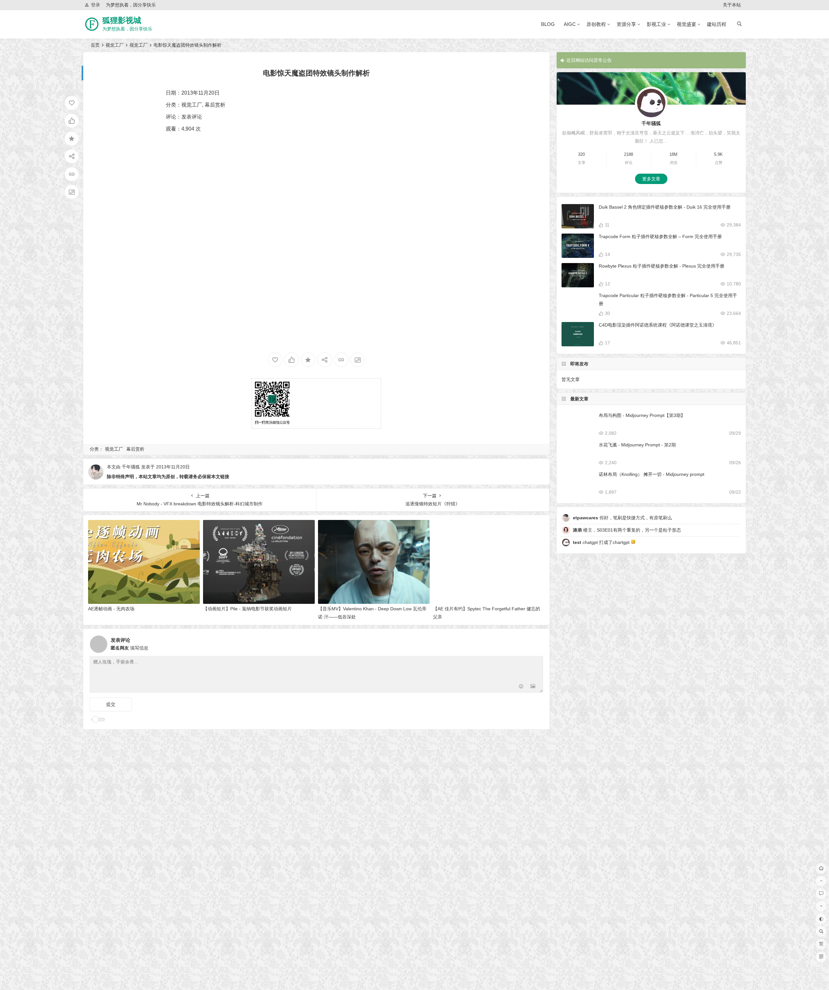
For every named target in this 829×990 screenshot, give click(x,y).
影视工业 (656, 24)
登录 (95, 4)
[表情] (521, 687)
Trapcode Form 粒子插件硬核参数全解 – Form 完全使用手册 (660, 236)
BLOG (548, 24)
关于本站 (732, 4)
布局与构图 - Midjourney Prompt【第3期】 (642, 415)
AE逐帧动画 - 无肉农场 (111, 608)
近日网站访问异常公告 (589, 60)
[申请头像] (536, 642)
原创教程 (596, 24)
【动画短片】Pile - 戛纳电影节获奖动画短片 (247, 608)
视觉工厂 (115, 45)
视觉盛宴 (686, 24)
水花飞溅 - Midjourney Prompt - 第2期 (637, 444)
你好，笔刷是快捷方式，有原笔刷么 (622, 517)
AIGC (570, 24)
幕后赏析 (215, 105)
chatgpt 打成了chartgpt (602, 542)
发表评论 (191, 117)
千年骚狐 (131, 466)
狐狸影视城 (121, 20)
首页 (95, 45)
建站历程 (716, 24)
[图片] (533, 687)
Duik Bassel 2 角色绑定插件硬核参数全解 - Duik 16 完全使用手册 (665, 207)
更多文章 (651, 178)
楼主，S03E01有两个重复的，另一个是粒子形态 (627, 530)
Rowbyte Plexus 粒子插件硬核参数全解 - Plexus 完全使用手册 (661, 266)
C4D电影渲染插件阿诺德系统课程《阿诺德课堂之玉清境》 (658, 325)
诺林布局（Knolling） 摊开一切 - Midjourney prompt (651, 474)
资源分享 (626, 24)
